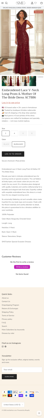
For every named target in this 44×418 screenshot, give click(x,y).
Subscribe (9, 377)
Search (4, 326)
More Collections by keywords (13, 330)
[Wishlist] (35, 3)
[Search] (7, 3)
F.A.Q (4, 322)
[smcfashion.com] (20, 3)
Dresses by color (8, 333)
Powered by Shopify (23, 410)
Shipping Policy (8, 312)
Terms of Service (8, 315)
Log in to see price (11, 102)
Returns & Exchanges (10, 308)
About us (5, 298)
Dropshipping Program (10, 305)
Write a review (22, 267)
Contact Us (6, 301)
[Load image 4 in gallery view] (22, 42)
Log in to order (13, 154)
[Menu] (2, 3)
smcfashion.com (12, 410)
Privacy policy (7, 319)
